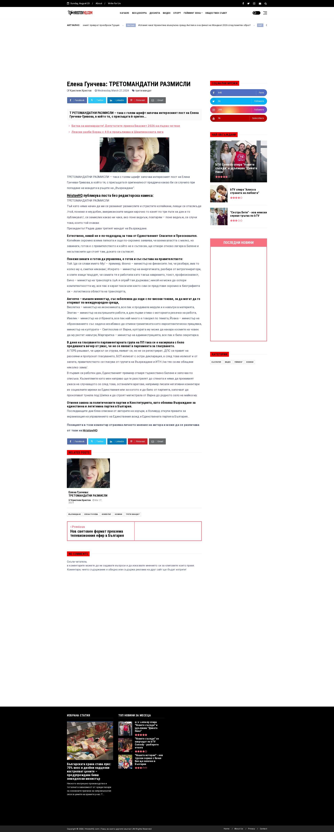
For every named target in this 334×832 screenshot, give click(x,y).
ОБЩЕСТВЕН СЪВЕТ (216, 13)
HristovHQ (75, 195)
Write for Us (114, 3)
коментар (106, 514)
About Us (238, 829)
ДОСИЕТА (154, 13)
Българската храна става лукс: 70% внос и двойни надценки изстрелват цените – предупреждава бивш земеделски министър (89, 771)
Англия (99, 25)
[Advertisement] (167, 56)
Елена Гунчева (91, 514)
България (216, 362)
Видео (228, 362)
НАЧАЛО (124, 13)
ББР (229, 25)
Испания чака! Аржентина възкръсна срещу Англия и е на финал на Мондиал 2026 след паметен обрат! (163, 25)
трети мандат (143, 90)
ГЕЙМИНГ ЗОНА (192, 13)
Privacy (251, 829)
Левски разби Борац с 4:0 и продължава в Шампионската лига (117, 132)
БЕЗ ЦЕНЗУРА (139, 13)
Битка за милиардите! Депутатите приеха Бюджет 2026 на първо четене (125, 125)
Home (227, 829)
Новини (118, 514)
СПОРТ (177, 13)
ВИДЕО (166, 13)
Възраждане (74, 514)
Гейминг (238, 362)
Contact (263, 829)
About (99, 3)
